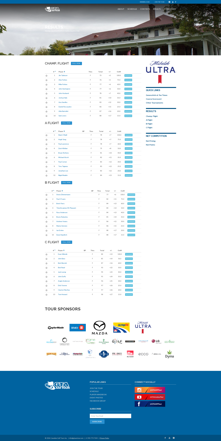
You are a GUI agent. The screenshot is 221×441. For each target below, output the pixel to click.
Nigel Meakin (63, 175)
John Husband (64, 93)
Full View (76, 63)
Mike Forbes (63, 84)
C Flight (149, 127)
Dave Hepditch (61, 235)
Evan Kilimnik (62, 254)
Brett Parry (60, 203)
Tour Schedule (60, 33)
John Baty (61, 259)
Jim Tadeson (63, 75)
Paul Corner (62, 162)
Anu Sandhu (63, 102)
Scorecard (128, 75)
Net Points (150, 145)
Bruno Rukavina (62, 217)
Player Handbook (98, 394)
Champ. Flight (152, 116)
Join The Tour (159, 2)
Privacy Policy (104, 438)
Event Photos (96, 398)
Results (157, 9)
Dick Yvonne (62, 285)
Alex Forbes (63, 80)
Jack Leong (62, 272)
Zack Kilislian (63, 148)
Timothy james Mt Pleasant (66, 208)
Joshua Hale (63, 98)
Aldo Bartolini (63, 111)
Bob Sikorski (62, 263)
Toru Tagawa (63, 166)
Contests (145, 9)
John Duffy (62, 276)
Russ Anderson (61, 212)
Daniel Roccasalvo (65, 107)
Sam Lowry (62, 116)
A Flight (149, 120)
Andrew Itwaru (61, 221)
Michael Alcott (63, 157)
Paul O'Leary (60, 199)
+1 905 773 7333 (92, 438)
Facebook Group (98, 401)
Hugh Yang (62, 139)
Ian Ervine (60, 230)
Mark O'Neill (62, 135)
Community (170, 9)
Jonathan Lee (63, 171)
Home (46, 33)
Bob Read (61, 267)
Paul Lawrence (63, 144)
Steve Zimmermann (63, 194)
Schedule (132, 9)
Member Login (145, 2)
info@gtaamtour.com (76, 438)
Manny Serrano (61, 226)
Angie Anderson (64, 281)
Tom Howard (62, 294)
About (121, 9)
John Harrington (64, 89)
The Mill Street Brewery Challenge (76, 33)
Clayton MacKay (64, 290)
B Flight (149, 124)
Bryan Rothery (63, 153)
